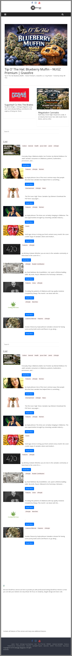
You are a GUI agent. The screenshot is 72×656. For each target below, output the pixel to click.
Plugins (5, 570)
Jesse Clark (43, 146)
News (44, 188)
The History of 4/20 (31, 248)
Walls (27, 267)
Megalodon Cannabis (48, 112)
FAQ (4, 564)
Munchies (35, 302)
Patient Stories (11, 646)
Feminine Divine (20, 646)
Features (28, 169)
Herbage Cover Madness (26, 644)
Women (41, 169)
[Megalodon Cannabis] (53, 89)
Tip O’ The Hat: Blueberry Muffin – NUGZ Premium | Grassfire (33, 71)
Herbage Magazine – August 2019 (42, 229)
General (30, 146)
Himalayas (6, 622)
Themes (5, 567)
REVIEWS (49, 644)
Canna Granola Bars (35, 305)
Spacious (6, 611)
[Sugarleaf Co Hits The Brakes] (19, 89)
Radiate (5, 617)
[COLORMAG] (7, 586)
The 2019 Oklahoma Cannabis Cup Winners (46, 191)
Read (17, 644)
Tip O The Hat (41, 644)
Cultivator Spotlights (57, 644)
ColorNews (6, 625)
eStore (5, 605)
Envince (5, 602)
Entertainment (29, 188)
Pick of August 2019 (35, 322)
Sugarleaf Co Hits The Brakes (19, 104)
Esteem (5, 620)
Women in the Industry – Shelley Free (44, 210)
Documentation (8, 561)
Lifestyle (56, 146)
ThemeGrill (6, 555)
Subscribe (46, 646)
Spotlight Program (37, 646)
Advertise (28, 646)
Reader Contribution (38, 264)
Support (5, 558)
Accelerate (6, 614)
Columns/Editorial (30, 318)
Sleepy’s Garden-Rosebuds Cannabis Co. (45, 286)
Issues (27, 226)
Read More (26, 165)
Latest (50, 146)
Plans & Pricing (7, 575)
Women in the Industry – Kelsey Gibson (44, 172)
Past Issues (66, 646)
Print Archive (58, 646)
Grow (34, 283)
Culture (24, 146)
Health (36, 146)
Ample (5, 608)
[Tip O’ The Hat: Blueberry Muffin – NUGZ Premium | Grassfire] (36, 25)
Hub (35, 644)
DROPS (52, 646)
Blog (4, 572)
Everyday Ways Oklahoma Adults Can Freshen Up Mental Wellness (45, 150)
